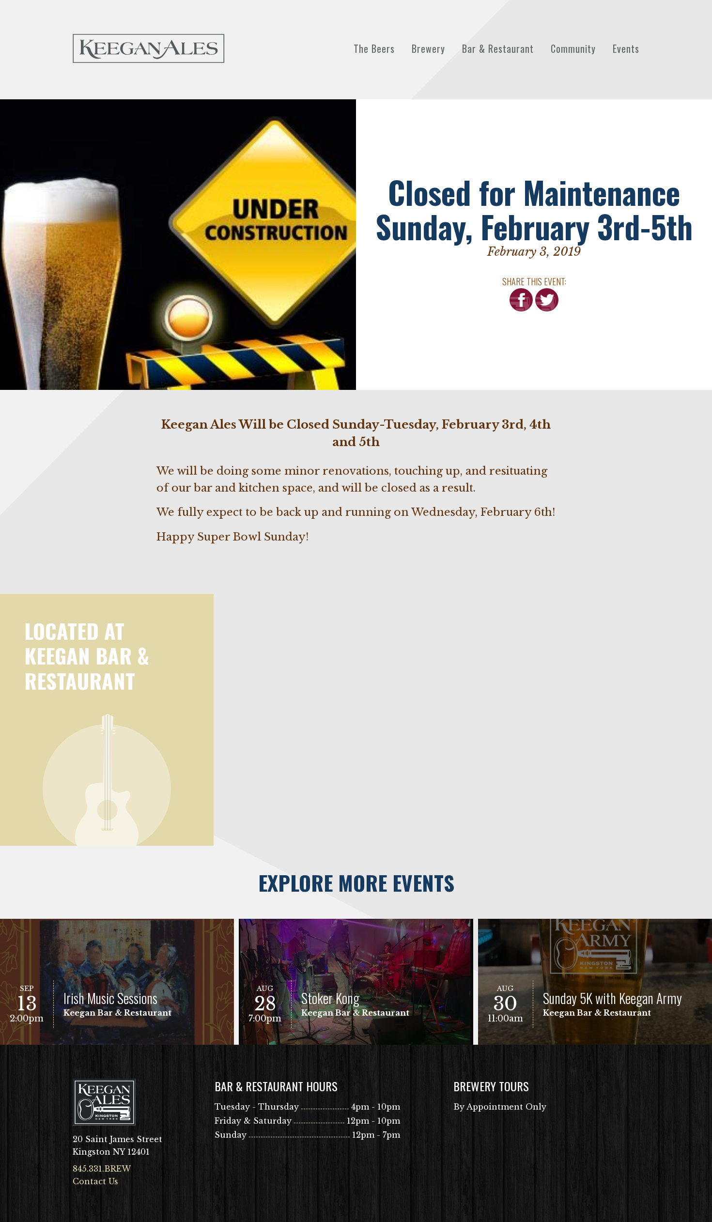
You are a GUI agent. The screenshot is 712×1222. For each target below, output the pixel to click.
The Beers (374, 48)
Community (573, 48)
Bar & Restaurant (498, 48)
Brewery (428, 48)
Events (626, 48)
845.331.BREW (102, 1169)
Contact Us (95, 1181)
